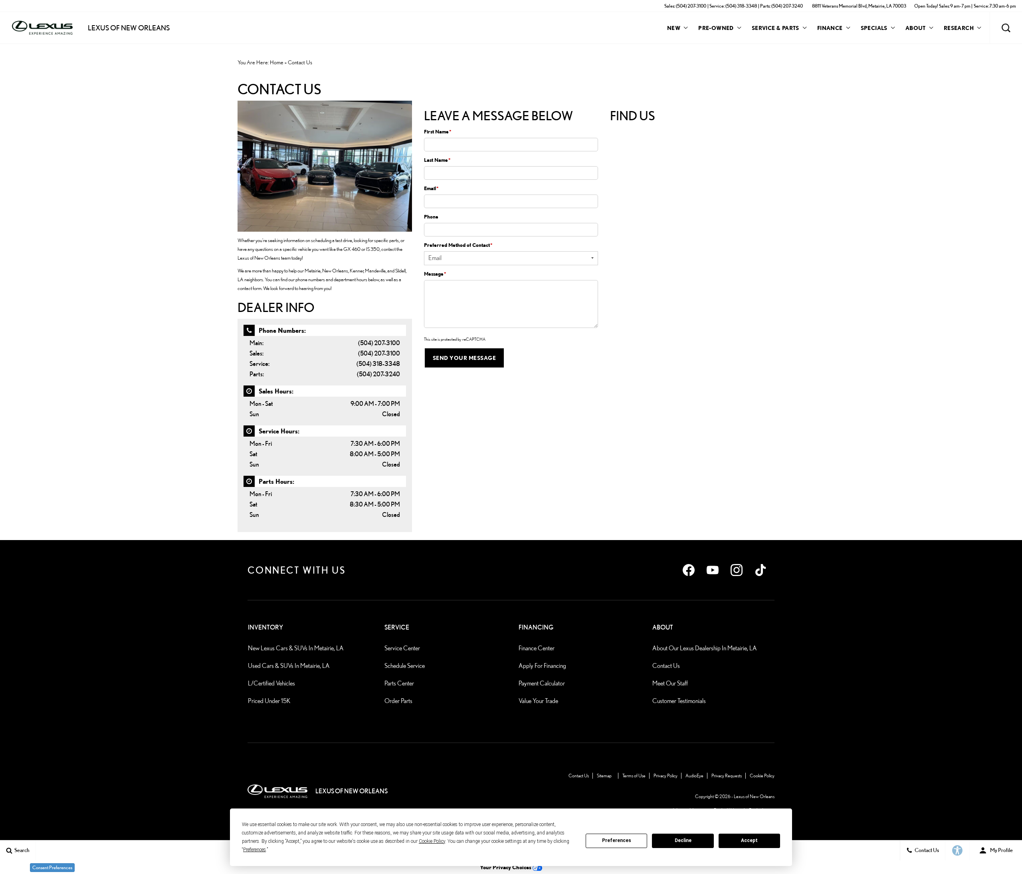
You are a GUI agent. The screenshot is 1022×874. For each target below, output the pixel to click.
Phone (431, 216)
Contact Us (666, 665)
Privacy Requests (726, 776)
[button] (1006, 28)
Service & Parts (775, 27)
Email (431, 188)
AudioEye (694, 776)
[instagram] (737, 570)
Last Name (437, 160)
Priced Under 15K (269, 701)
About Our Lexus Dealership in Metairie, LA (704, 648)
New (673, 27)
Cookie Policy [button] (432, 841)
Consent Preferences (52, 867)
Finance (830, 27)
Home (276, 62)
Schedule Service (404, 665)
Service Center (402, 648)
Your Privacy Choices (506, 867)
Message (435, 273)
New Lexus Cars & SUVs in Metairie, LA (296, 648)
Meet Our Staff (670, 683)
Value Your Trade (538, 701)
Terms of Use (634, 776)
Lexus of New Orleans (754, 796)
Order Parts (398, 701)
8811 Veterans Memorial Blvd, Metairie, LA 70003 (859, 6)
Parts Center (399, 683)
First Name (438, 131)
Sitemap (604, 776)
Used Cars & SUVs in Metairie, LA (289, 665)
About (915, 27)
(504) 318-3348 (378, 363)
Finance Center (537, 648)
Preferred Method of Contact (458, 245)
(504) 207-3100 (379, 343)
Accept (749, 840)
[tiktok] (760, 570)
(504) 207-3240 (378, 374)
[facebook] (689, 570)
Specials (874, 27)
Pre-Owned (716, 27)
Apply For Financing (542, 665)
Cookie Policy (762, 776)
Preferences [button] (254, 849)
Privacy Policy (665, 776)
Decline (683, 840)
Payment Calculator (542, 683)
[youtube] (713, 570)
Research (958, 29)
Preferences (616, 840)
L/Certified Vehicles (271, 683)
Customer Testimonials (679, 701)
